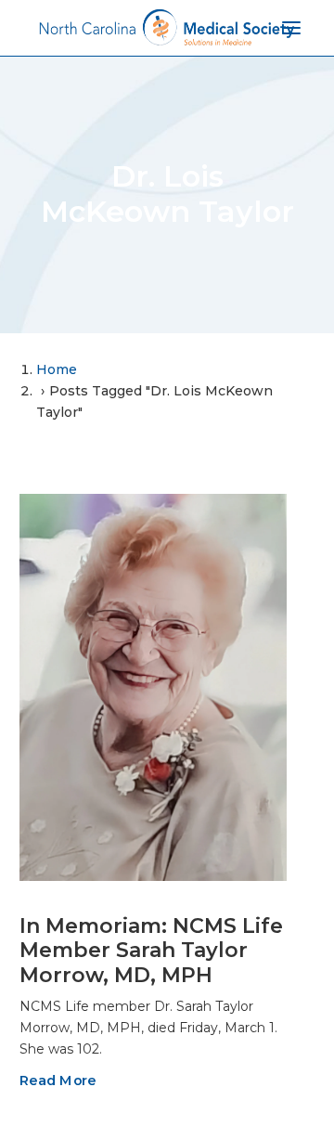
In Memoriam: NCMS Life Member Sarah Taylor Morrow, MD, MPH (151, 950)
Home (56, 369)
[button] (153, 687)
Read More (57, 1080)
